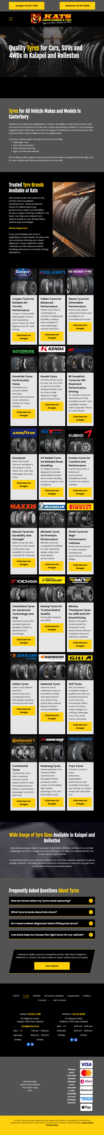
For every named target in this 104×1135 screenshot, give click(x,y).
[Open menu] (11, 19)
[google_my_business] (32, 1045)
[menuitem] (16, 996)
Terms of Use (87, 1123)
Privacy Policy (52, 1125)
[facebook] (28, 1045)
